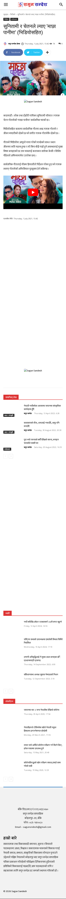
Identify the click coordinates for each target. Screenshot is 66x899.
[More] (47, 52)
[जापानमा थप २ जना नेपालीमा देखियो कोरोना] (12, 714)
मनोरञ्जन (14, 19)
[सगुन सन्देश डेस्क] (5, 43)
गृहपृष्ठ (5, 14)
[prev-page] (5, 456)
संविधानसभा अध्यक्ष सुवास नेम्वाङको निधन (41, 674)
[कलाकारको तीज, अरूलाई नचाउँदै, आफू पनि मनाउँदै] (12, 427)
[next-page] (11, 456)
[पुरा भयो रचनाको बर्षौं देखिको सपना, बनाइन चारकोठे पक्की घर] (12, 444)
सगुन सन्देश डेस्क (14, 43)
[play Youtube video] (33, 192)
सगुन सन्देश (28, 413)
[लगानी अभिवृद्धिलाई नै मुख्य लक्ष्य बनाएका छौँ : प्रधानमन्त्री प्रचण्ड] (12, 661)
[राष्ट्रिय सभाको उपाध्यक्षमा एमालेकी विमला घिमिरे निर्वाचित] (12, 644)
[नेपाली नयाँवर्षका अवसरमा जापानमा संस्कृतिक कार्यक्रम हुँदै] (12, 410)
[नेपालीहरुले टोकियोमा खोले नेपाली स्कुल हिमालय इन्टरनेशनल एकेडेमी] (12, 732)
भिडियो (12, 14)
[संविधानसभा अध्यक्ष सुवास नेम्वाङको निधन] (12, 679)
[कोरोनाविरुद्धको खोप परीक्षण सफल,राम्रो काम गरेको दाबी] (12, 767)
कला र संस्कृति (8, 415)
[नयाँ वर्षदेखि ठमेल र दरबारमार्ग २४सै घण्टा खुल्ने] (12, 626)
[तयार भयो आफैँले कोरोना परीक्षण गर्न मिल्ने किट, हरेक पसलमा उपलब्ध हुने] (12, 749)
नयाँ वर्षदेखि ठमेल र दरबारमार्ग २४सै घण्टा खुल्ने (43, 621)
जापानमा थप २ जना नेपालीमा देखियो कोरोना (41, 709)
